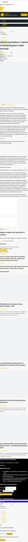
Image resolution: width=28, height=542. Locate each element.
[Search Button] (11, 53)
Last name (2, 489)
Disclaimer (2, 463)
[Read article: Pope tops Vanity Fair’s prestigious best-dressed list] (14, 384)
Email (1, 491)
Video (4, 522)
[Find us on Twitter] (0, 6)
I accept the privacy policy (8, 493)
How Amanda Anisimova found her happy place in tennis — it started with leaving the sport (13, 446)
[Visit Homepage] (4, 11)
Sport (4, 516)
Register (2, 8)
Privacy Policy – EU (10, 463)
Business (5, 512)
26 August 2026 (4, 309)
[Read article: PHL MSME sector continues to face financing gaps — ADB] (14, 288)
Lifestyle (5, 521)
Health (4, 37)
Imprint (17, 463)
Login (1, 9)
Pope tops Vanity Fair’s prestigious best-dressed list (15, 478)
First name (2, 487)
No (4, 540)
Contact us (5, 2)
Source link (5, 229)
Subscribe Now (3, 250)
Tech (2, 54)
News (4, 21)
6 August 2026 (3, 52)
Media (4, 40)
